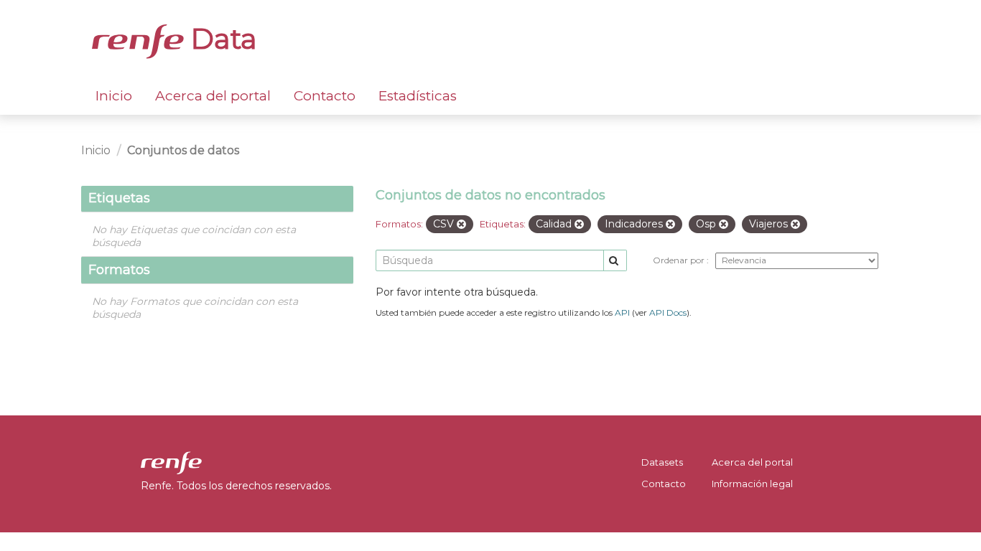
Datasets (662, 462)
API (622, 312)
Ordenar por (680, 260)
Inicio (114, 96)
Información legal (752, 483)
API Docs (668, 312)
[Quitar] (461, 225)
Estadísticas (417, 96)
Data (220, 39)
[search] (615, 261)
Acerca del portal (213, 96)
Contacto (324, 96)
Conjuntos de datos (183, 150)
